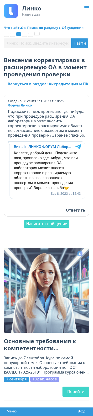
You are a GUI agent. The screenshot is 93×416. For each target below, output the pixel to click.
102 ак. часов (44, 379)
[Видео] (30, 35)
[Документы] (12, 35)
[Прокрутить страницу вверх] (86, 7)
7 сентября (16, 379)
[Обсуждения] (18, 34)
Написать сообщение (46, 223)
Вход (80, 411)
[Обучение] (24, 35)
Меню (10, 411)
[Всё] (6, 35)
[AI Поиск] (37, 34)
